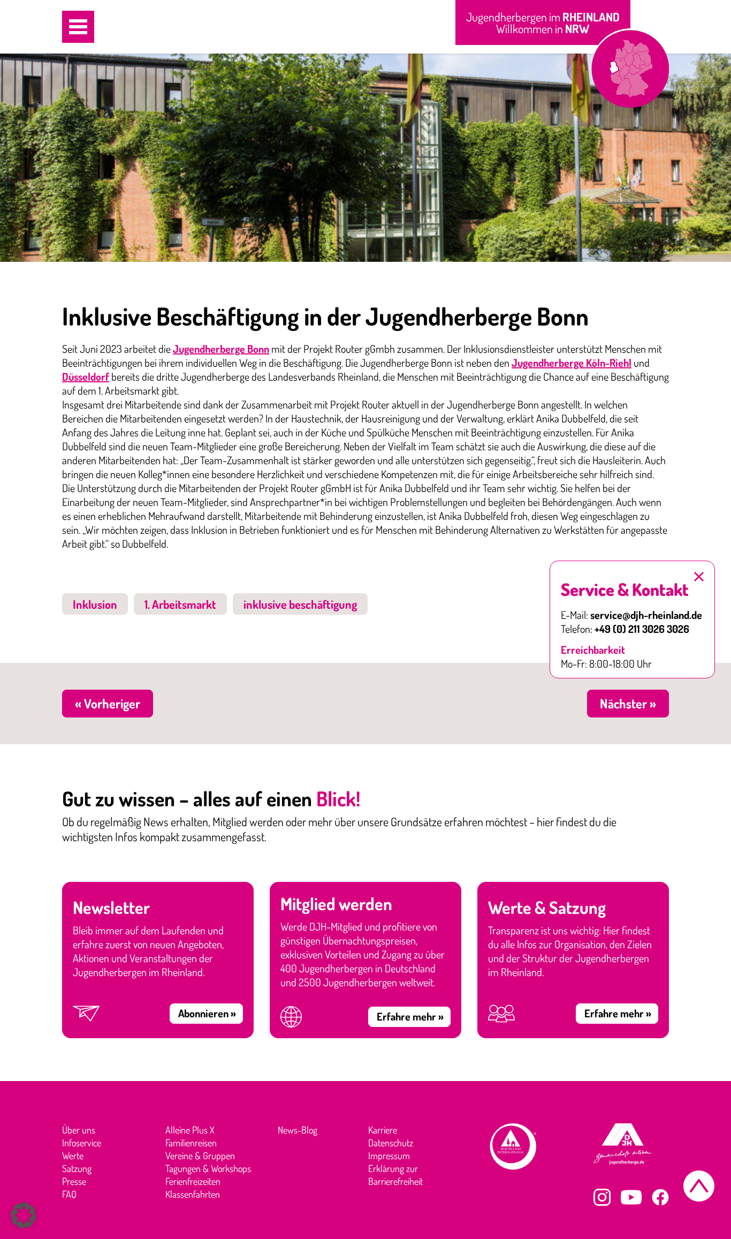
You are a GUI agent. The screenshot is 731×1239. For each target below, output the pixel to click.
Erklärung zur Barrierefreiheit (395, 1174)
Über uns (78, 1130)
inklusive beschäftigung (300, 603)
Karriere (382, 1130)
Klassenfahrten (192, 1194)
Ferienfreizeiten (192, 1181)
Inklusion (95, 603)
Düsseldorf (85, 376)
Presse (74, 1181)
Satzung (77, 1168)
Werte (72, 1155)
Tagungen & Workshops (208, 1168)
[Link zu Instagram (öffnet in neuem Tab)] (602, 1197)
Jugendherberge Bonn (221, 349)
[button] (78, 27)
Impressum (389, 1155)
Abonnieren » (207, 1013)
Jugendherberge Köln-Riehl (571, 362)
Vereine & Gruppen (200, 1155)
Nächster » (628, 703)
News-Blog (297, 1130)
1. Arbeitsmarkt (180, 603)
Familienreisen (191, 1143)
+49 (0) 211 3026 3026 (642, 629)
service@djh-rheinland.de (646, 615)
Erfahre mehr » (410, 1016)
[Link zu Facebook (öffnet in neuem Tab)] (660, 1197)
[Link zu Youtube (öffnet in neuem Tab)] (631, 1197)
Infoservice (81, 1143)
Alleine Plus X (190, 1130)
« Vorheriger (107, 703)
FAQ (69, 1194)
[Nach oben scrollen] (699, 1186)
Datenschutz (390, 1143)
